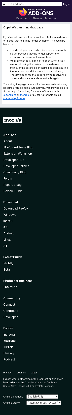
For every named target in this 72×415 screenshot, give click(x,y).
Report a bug (12, 184)
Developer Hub (13, 160)
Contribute (10, 311)
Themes (37, 18)
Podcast (9, 359)
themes (24, 94)
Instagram (10, 334)
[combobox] (32, 4)
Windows (9, 214)
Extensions (23, 18)
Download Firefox (15, 208)
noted (34, 378)
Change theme (11, 402)
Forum (7, 178)
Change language (13, 396)
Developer (10, 317)
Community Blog (14, 172)
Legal (34, 372)
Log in (66, 4)
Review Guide (12, 191)
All (5, 246)
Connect (9, 304)
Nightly (8, 263)
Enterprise (10, 287)
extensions (9, 94)
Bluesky (8, 353)
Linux (7, 239)
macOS (8, 221)
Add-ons (9, 135)
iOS (5, 227)
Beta (6, 269)
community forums (14, 98)
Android (8, 233)
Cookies (21, 372)
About (7, 141)
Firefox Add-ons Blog (18, 147)
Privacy (7, 372)
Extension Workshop (17, 153)
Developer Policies (16, 166)
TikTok (8, 347)
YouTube (9, 340)
